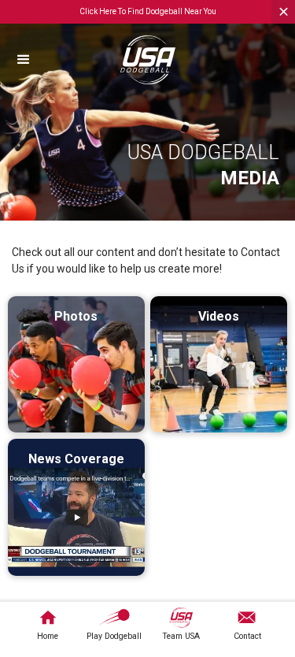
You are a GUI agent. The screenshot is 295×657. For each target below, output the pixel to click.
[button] (52, 59)
